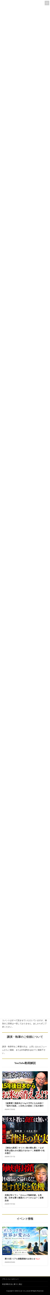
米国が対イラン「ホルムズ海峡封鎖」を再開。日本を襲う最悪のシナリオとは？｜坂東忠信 (24, 1198)
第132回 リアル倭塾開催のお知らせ (22, 1259)
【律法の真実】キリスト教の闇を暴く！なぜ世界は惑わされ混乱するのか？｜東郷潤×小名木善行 (25, 1150)
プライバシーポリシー (10, 1279)
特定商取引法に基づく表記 (12, 1284)
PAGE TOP (46, 1253)
